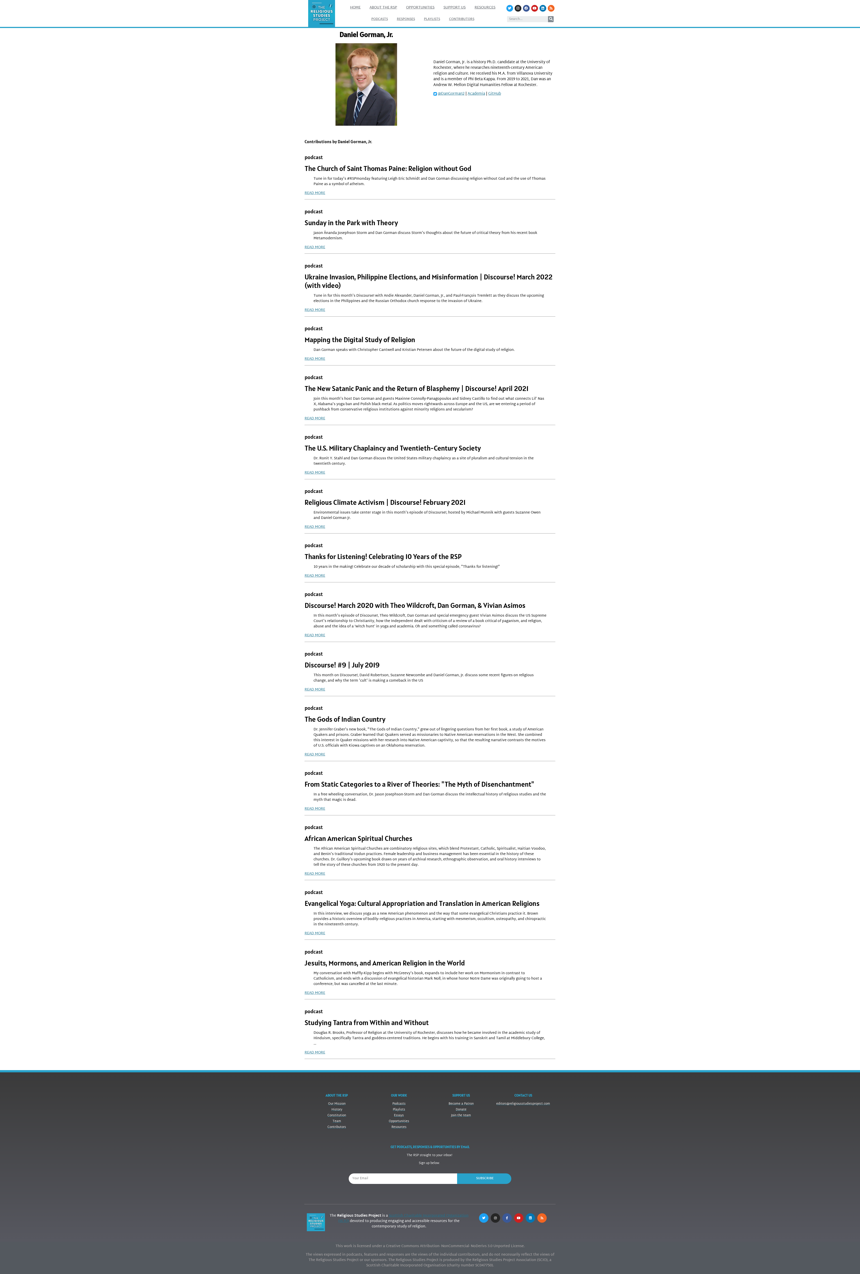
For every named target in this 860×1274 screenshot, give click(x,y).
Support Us (454, 7)
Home (355, 7)
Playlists (432, 19)
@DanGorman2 (451, 93)
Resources (485, 7)
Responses (406, 19)
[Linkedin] (543, 8)
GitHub (494, 93)
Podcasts (379, 19)
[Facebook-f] (507, 1218)
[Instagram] (518, 8)
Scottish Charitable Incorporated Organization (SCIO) (403, 1218)
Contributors (461, 19)
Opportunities (420, 7)
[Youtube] (534, 8)
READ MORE (315, 193)
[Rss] (551, 8)
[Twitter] (509, 8)
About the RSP (383, 7)
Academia (476, 93)
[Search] (551, 19)
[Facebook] (526, 8)
